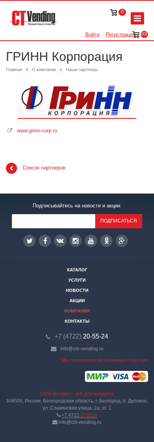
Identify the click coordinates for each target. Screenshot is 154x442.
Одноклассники (106, 241)
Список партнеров (44, 168)
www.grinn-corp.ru (37, 131)
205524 (79, 415)
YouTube (91, 241)
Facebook (45, 241)
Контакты (77, 321)
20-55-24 (81, 336)
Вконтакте (60, 241)
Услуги (77, 280)
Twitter (29, 241)
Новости (77, 290)
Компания (77, 310)
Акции (77, 300)
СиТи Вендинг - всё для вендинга (77, 394)
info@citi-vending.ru (81, 349)
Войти (92, 35)
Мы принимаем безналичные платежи (105, 360)
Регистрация (120, 35)
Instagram (75, 241)
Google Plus (122, 241)
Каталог (77, 269)
